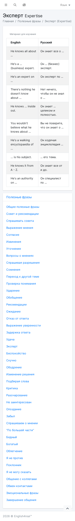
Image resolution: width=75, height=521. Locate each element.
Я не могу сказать (18, 472)
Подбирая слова (17, 381)
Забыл (10, 416)
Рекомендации (16, 304)
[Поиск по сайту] (15, 4)
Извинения (13, 241)
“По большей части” (20, 430)
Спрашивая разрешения (23, 262)
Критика (12, 388)
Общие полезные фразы (22, 207)
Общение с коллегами (21, 479)
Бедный (11, 437)
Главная (8, 21)
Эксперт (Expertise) (58, 21)
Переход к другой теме (22, 276)
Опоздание (13, 409)
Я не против (14, 458)
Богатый (12, 444)
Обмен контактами (19, 486)
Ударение (13, 290)
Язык (64, 5)
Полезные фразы (29, 21)
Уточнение (13, 248)
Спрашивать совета (20, 220)
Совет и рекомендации (22, 213)
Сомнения (13, 269)
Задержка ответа (18, 332)
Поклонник (13, 465)
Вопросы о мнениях (20, 255)
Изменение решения (20, 374)
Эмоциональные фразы (22, 493)
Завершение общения (21, 500)
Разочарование (16, 395)
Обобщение (14, 297)
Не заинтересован (18, 402)
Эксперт (12, 346)
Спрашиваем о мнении (22, 423)
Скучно (11, 360)
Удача (10, 339)
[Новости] (24, 4)
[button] (5, 4)
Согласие (12, 234)
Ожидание (13, 311)
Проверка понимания (21, 283)
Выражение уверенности (23, 325)
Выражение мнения (19, 227)
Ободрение (14, 367)
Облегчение (14, 451)
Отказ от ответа (17, 318)
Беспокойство (16, 353)
